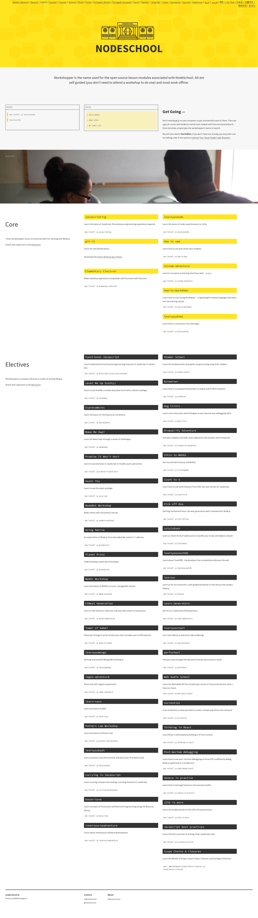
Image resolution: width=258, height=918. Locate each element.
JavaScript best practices (184, 827)
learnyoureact (174, 628)
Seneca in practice (178, 778)
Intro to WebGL (175, 455)
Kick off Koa (173, 504)
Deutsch (34, 2)
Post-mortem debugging (181, 752)
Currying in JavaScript (103, 775)
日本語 (239, 2)
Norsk (80, 2)
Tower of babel (96, 628)
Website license (114, 899)
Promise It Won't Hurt (102, 456)
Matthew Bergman (20, 898)
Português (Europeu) (121, 2)
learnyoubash (95, 750)
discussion (36, 244)
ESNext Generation (99, 603)
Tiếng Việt (155, 2)
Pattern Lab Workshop (101, 726)
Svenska (145, 2)
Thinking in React (177, 727)
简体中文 (242, 5)
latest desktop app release (109, 256)
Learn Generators (177, 603)
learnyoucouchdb (176, 553)
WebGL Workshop (96, 579)
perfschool (172, 652)
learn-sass (93, 701)
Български (175, 2)
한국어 (252, 5)
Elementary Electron (100, 271)
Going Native (95, 530)
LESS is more (173, 802)
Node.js (176, 120)
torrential (172, 703)
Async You (92, 481)
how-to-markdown (176, 290)
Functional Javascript (102, 357)
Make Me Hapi (95, 432)
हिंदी (221, 2)
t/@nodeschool (90, 899)
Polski (88, 2)
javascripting (95, 217)
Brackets (226, 137)
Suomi (136, 2)
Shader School (174, 357)
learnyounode (173, 217)
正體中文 (249, 2)
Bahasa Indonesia (20, 2)
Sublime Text (197, 137)
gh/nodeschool (90, 902)
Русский (186, 2)
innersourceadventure (101, 825)
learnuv (169, 577)
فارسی (215, 2)
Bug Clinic (172, 406)
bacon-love (93, 799)
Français (63, 2)
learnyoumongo (95, 652)
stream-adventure (177, 266)
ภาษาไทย (229, 2)
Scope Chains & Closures (182, 851)
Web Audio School (177, 676)
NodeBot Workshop (98, 505)
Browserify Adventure (180, 430)
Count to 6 (172, 479)
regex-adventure (97, 676)
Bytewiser (171, 381)
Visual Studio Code (212, 137)
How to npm (172, 241)
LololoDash (172, 528)
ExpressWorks (95, 407)
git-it (90, 241)
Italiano (72, 2)
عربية (207, 2)
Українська (197, 2)
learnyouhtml (173, 316)
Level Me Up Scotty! (100, 383)
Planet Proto (95, 554)
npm (165, 124)
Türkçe (165, 2)
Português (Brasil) (101, 2)
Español (53, 2)
